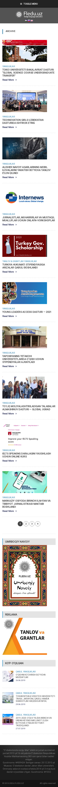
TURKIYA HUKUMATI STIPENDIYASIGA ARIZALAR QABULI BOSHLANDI (23, 266)
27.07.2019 (20, 728)
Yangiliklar (8, 66)
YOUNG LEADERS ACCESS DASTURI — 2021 (27, 311)
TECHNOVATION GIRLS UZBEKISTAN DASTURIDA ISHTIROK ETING (22, 121)
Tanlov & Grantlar (13, 261)
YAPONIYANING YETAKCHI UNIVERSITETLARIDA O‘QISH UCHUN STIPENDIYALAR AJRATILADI (23, 359)
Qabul (19, 671)
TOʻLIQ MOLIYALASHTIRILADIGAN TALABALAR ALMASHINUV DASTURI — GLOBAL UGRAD (28, 408)
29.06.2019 (20, 704)
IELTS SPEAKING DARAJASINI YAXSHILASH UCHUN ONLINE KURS (26, 455)
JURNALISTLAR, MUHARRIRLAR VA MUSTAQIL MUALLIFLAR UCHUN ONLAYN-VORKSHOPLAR (28, 219)
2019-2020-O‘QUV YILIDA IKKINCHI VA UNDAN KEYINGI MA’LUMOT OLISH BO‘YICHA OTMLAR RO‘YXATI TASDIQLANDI (34, 722)
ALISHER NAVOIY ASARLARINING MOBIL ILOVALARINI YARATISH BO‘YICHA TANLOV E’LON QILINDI (26, 170)
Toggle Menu (30, 4)
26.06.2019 (20, 680)
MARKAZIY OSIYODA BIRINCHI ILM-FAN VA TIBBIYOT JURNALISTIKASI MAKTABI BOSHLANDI (26, 503)
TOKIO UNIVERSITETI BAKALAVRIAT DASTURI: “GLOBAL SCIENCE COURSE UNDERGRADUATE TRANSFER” (28, 72)
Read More (8, 80)
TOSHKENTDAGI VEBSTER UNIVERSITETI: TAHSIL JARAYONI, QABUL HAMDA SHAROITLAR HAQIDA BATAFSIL (35, 698)
